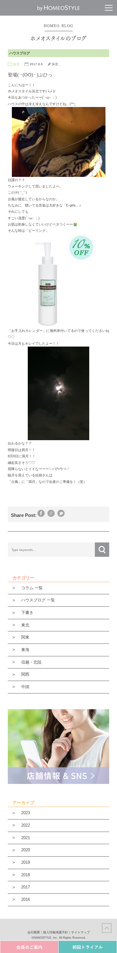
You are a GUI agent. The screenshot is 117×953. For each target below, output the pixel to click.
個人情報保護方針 (55, 932)
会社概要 (33, 932)
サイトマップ (80, 932)
